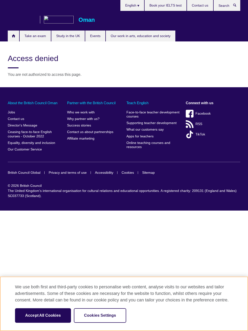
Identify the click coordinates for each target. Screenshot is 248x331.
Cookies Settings (100, 315)
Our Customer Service (25, 149)
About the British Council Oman (32, 103)
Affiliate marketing (80, 138)
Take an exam (35, 36)
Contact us (200, 5)
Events (95, 36)
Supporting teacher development (151, 123)
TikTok (200, 134)
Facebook (203, 113)
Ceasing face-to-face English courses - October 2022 (30, 134)
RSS (198, 124)
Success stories (79, 125)
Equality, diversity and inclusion (31, 143)
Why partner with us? (83, 119)
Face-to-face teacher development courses (152, 114)
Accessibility (104, 172)
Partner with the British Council (91, 103)
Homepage (13, 36)
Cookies (128, 172)
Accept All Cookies (43, 315)
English (131, 5)
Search (237, 6)
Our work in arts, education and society (140, 36)
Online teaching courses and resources (148, 145)
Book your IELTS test (165, 5)
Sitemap (148, 172)
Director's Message (22, 125)
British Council (22, 20)
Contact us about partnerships (90, 132)
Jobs (11, 112)
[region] (124, 303)
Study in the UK (68, 36)
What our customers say (145, 129)
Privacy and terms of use (68, 172)
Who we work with (81, 112)
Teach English (137, 103)
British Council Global (24, 172)
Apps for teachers (140, 136)
